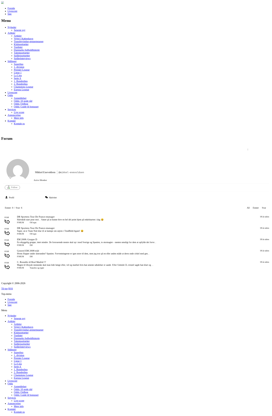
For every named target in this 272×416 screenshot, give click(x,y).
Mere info (19, 118)
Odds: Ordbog (21, 103)
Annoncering (14, 115)
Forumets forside (239, 149)
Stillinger (12, 61)
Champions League (23, 86)
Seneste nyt (19, 30)
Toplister (18, 47)
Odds (10, 95)
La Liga (18, 75)
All (248, 208)
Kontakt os (19, 123)
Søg (9, 14)
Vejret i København (23, 38)
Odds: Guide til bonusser (26, 106)
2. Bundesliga (21, 84)
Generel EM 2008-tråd (28, 250)
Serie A (17, 78)
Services (12, 109)
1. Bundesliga (21, 81)
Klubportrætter (21, 44)
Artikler (11, 33)
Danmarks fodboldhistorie (27, 50)
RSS (10, 288)
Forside (11, 8)
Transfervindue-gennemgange (28, 41)
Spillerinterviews (22, 58)
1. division (19, 67)
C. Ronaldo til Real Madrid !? (31, 262)
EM (31, 245)
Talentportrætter (22, 52)
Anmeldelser (20, 98)
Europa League (21, 89)
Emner (256, 208)
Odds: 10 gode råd (23, 101)
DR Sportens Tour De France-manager (36, 216)
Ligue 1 (18, 72)
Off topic (33, 222)
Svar (264, 208)
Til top (4, 288)
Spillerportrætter (22, 55)
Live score (19, 112)
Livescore (12, 11)
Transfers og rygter (37, 268)
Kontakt (12, 120)
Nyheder (12, 27)
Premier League (22, 69)
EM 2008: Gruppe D (27, 239)
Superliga (18, 64)
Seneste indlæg (258, 149)
